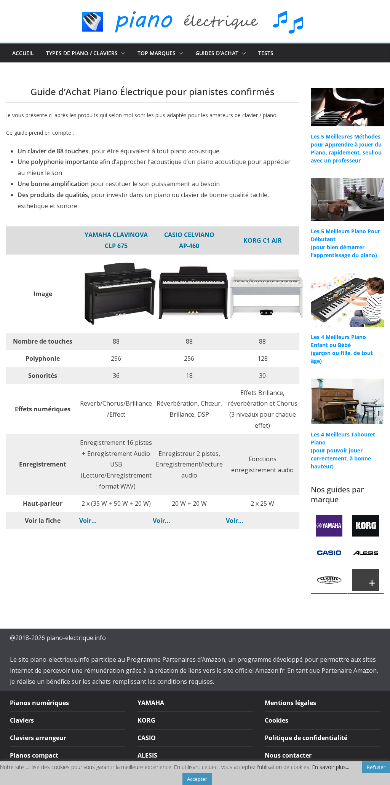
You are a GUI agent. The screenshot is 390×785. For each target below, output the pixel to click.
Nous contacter (288, 755)
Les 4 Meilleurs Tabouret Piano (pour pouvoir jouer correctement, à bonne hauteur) (343, 450)
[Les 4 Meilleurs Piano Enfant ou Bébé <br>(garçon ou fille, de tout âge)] (347, 300)
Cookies (276, 720)
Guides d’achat (216, 53)
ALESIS (147, 755)
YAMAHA (150, 703)
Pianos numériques (39, 703)
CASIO (146, 738)
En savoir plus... (330, 767)
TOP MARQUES (156, 53)
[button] (121, 53)
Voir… (88, 520)
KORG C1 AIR (262, 240)
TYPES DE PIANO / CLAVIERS (82, 53)
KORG (146, 720)
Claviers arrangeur (38, 738)
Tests (265, 53)
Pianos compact (34, 755)
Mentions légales (290, 703)
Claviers (22, 720)
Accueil (23, 53)
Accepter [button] (197, 778)
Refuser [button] (376, 767)
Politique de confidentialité (306, 738)
